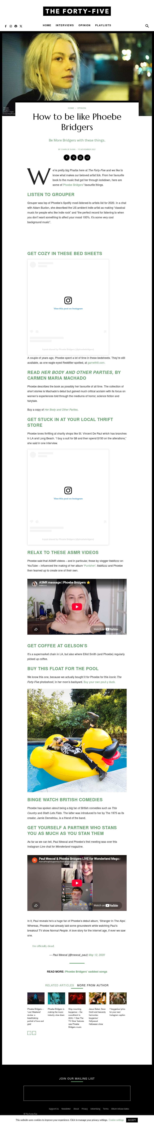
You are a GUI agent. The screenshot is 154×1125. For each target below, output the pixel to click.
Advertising (95, 1109)
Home (47, 25)
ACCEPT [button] (132, 1120)
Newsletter (66, 1109)
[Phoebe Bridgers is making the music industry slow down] (56, 998)
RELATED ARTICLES (59, 984)
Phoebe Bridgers (73, 185)
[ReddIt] (87, 158)
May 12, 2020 (97, 955)
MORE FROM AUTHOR (93, 984)
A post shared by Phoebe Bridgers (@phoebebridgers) (68, 349)
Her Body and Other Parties (61, 409)
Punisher (89, 565)
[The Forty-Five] (77, 11)
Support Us (54, 1109)
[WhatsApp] (80, 158)
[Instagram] (10, 26)
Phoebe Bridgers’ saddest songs (86, 971)
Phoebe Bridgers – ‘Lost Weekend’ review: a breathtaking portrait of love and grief (35, 1016)
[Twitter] (21, 26)
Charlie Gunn (68, 149)
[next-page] (34, 1033)
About (76, 1109)
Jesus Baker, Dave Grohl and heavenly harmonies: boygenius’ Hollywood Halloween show (97, 1016)
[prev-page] (29, 1033)
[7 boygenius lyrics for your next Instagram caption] (118, 998)
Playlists (103, 25)
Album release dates (120, 1109)
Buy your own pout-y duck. (100, 682)
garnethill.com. (96, 362)
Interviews (65, 25)
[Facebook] (5, 26)
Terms (105, 1109)
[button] (147, 26)
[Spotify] (16, 26)
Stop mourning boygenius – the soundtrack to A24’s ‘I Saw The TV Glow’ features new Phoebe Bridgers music (76, 1017)
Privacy (85, 1109)
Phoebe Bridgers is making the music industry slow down (56, 1011)
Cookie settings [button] (116, 1120)
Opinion (85, 25)
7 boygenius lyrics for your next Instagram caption (117, 1011)
